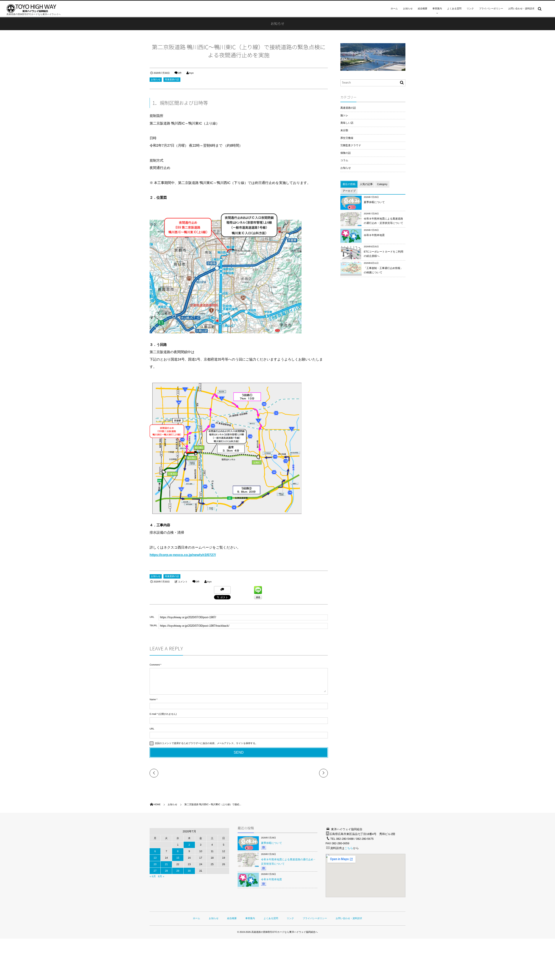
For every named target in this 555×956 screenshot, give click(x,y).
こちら (348, 848)
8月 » (161, 876)
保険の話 (345, 152)
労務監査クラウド (350, 145)
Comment (155, 665)
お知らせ (408, 8)
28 (166, 870)
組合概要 (422, 8)
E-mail (153, 714)
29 (177, 870)
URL (152, 729)
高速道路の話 (172, 79)
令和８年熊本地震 (374, 235)
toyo (191, 73)
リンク (470, 8)
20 (155, 864)
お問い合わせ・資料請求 (521, 8)
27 (155, 870)
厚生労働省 (346, 137)
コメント (183, 581)
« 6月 (153, 876)
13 (155, 857)
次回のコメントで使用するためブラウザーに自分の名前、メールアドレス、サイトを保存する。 (206, 743)
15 (177, 857)
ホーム (394, 8)
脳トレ (344, 115)
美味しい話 (346, 122)
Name (153, 699)
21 (166, 864)
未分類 (344, 130)
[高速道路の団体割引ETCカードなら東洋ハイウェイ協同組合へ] (31, 8)
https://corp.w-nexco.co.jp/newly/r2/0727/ (183, 555)
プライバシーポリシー (491, 8)
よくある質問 (454, 8)
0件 (180, 73)
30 (189, 870)
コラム (344, 160)
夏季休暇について (374, 202)
